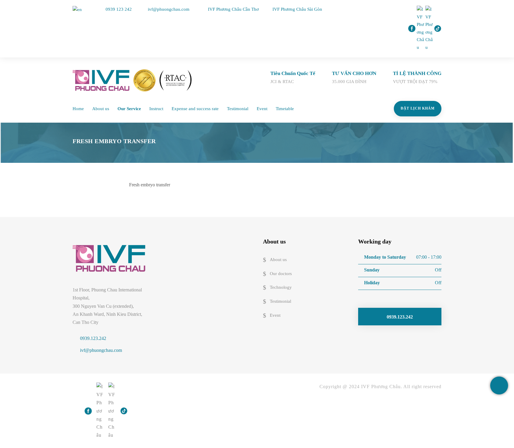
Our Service (129, 108)
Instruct (156, 108)
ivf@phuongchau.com (168, 9)
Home (78, 108)
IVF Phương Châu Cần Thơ (234, 9)
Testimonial (237, 108)
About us (100, 108)
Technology (281, 287)
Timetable (285, 108)
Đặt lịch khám (418, 108)
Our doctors (281, 273)
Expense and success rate (195, 108)
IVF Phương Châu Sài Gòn (297, 9)
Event (262, 108)
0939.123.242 (93, 338)
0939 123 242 (119, 9)
